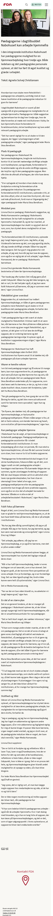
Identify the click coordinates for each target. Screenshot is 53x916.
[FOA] (8, 5)
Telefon (9, 913)
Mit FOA (38, 4)
